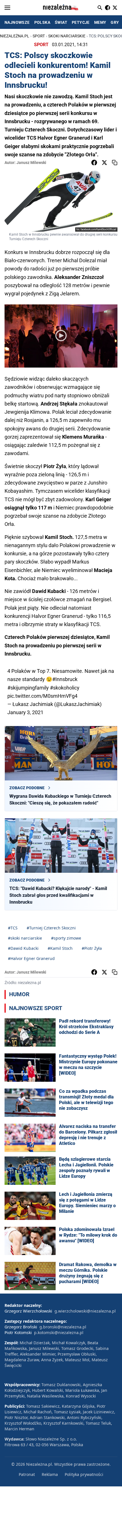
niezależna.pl (14, 36)
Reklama (50, 1474)
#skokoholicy (64, 688)
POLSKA (42, 22)
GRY (115, 22)
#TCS (13, 928)
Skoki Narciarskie (66, 36)
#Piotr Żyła (92, 948)
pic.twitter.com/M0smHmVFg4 (42, 696)
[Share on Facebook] (94, 162)
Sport (39, 36)
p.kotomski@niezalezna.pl (58, 1332)
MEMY (100, 22)
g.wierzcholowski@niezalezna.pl (85, 1311)
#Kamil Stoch (60, 948)
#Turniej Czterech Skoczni (51, 928)
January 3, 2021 (25, 712)
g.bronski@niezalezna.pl (62, 1327)
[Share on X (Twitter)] (104, 162)
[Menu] (7, 7)
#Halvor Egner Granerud (31, 958)
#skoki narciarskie (25, 938)
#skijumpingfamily (28, 688)
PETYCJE (81, 22)
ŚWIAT (61, 22)
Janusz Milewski (31, 162)
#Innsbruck (64, 679)
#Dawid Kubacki (23, 948)
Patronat (27, 1474)
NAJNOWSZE (17, 22)
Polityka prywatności (84, 1474)
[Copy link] (114, 162)
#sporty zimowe (66, 938)
